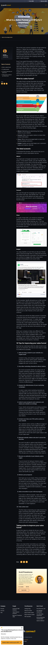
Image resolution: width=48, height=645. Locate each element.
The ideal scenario (5, 69)
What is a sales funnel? (6, 67)
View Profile (23, 590)
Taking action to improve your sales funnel (7, 75)
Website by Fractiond (24, 639)
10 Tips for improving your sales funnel (7, 72)
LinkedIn (21, 586)
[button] (2, 84)
